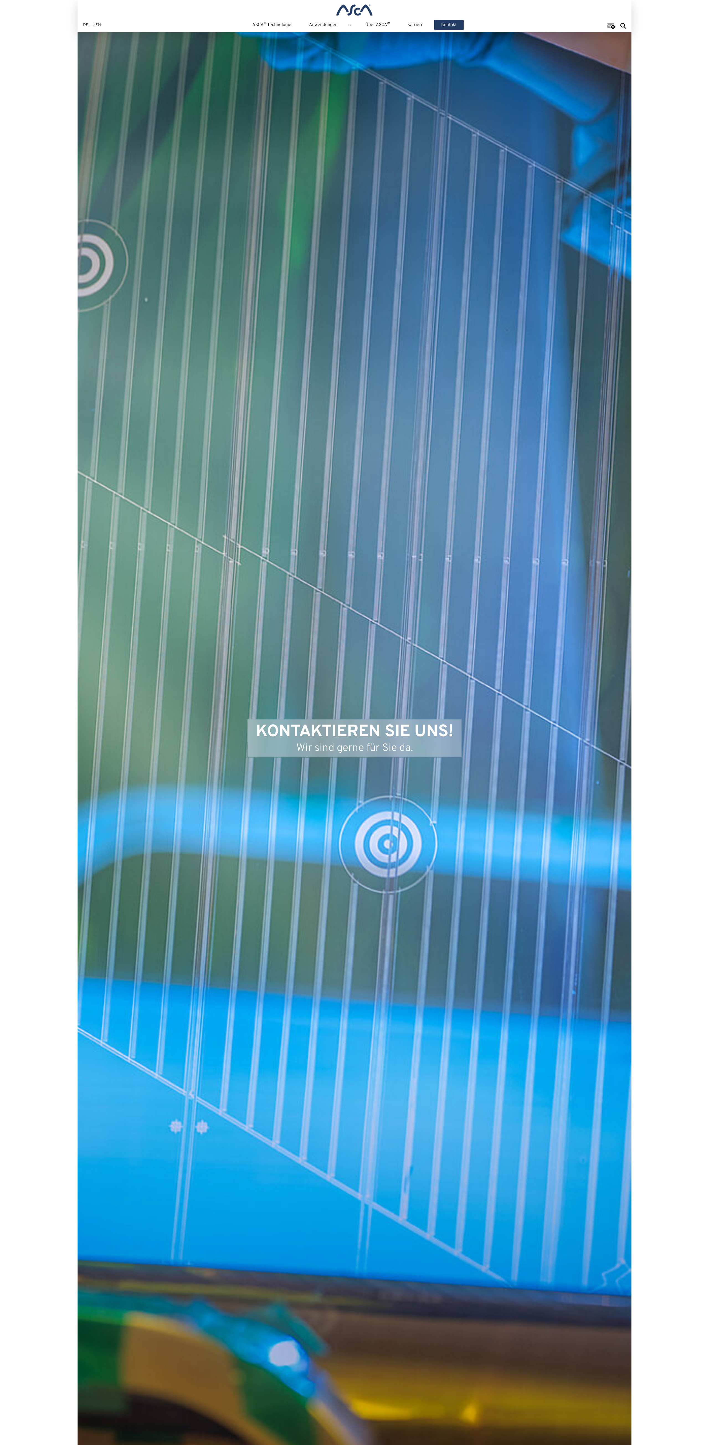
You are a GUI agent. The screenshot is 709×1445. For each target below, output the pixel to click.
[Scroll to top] (696, 1432)
